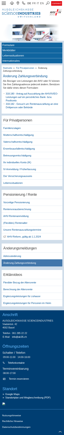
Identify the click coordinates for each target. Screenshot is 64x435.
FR (34, 3)
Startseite (8, 68)
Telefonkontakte (16, 362)
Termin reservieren (19, 378)
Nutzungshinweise (11, 415)
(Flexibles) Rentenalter (15, 222)
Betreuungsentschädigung (17, 155)
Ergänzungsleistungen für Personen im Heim (27, 303)
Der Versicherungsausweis (17, 176)
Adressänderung (12, 256)
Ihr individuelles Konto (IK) (17, 162)
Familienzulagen (12, 128)
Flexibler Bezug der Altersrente (19, 282)
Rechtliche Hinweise (12, 421)
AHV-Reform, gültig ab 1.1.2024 (24, 236)
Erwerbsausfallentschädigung (19, 148)
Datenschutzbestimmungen (16, 427)
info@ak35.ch (19, 336)
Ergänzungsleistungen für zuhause (21, 296)
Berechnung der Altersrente (17, 289)
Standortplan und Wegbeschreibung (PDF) (28, 397)
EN (42, 3)
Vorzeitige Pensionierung (16, 202)
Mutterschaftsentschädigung (18, 135)
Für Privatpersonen (25, 68)
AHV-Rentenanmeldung (16, 216)
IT (38, 3)
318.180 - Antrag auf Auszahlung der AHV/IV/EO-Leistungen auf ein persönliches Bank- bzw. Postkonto (32, 97)
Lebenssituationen (13, 55)
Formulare (8, 45)
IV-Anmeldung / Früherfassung (19, 169)
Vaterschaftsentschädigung (17, 141)
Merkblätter (8, 50)
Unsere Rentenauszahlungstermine (22, 229)
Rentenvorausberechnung (17, 209)
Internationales (11, 60)
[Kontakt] (18, 3)
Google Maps (12, 394)
